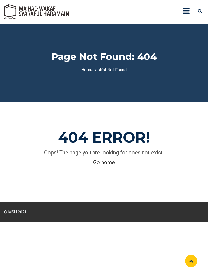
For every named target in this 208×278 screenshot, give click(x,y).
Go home (104, 162)
